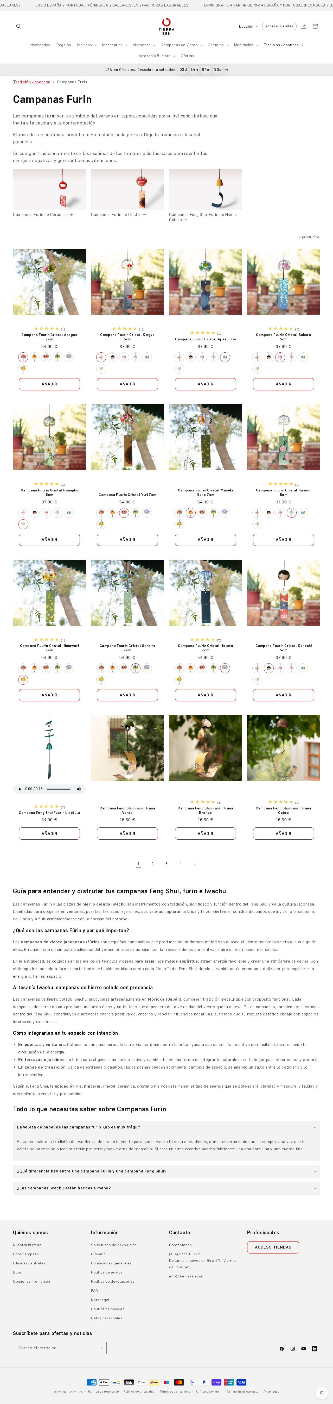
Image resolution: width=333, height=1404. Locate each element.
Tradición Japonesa (281, 45)
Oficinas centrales (29, 1263)
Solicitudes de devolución (114, 1245)
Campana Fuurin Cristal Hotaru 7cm (205, 648)
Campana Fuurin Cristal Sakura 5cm (283, 337)
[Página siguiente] (194, 864)
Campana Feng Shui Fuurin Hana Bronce (205, 810)
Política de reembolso (103, 1391)
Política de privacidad (139, 1391)
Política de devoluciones (113, 1281)
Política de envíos (107, 1272)
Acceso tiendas (273, 1247)
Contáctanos (180, 1245)
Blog (17, 1272)
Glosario (98, 1254)
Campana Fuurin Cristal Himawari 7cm (49, 648)
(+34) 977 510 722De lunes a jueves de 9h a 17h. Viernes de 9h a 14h (203, 1260)
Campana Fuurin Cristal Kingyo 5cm (127, 337)
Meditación (244, 45)
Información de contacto (241, 1391)
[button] (18, 26)
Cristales (216, 45)
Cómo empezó (26, 1254)
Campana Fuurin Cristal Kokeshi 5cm (283, 648)
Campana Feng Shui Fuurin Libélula (49, 813)
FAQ (94, 1291)
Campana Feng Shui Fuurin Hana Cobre (283, 810)
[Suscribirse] (100, 1348)
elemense (142, 45)
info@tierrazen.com (187, 1276)
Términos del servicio (175, 1391)
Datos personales (107, 1318)
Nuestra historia (27, 1245)
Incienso (84, 45)
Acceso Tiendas (279, 26)
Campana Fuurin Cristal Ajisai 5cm (205, 339)
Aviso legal (271, 1391)
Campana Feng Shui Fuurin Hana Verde (127, 810)
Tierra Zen (75, 1392)
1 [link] (138, 863)
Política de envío (207, 1391)
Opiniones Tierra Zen (31, 1281)
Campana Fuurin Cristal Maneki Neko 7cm (205, 492)
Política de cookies (107, 1309)
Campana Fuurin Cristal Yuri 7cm (127, 495)
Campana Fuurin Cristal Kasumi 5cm (283, 492)
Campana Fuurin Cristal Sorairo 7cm (128, 648)
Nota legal (100, 1300)
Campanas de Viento (179, 45)
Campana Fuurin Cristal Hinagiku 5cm (49, 492)
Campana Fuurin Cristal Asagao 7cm (49, 337)
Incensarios (112, 45)
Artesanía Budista (154, 56)
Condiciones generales (111, 1263)
